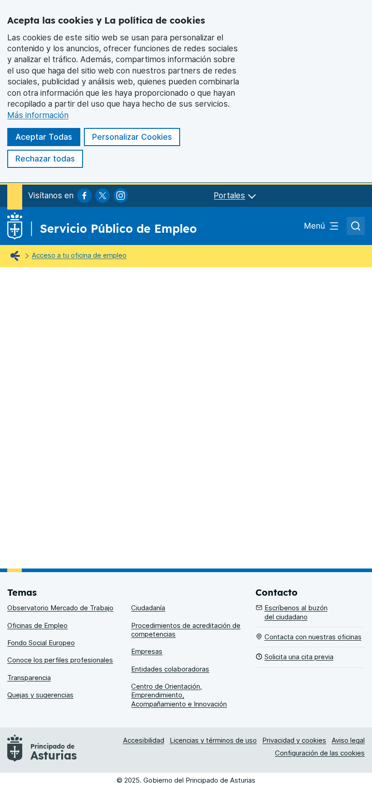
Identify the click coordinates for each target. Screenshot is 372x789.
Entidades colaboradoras (170, 669)
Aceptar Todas (43, 137)
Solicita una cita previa (298, 657)
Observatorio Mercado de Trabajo (60, 608)
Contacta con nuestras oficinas (313, 637)
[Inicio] (17, 256)
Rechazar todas (45, 158)
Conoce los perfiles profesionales (60, 660)
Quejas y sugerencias (40, 695)
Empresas (146, 651)
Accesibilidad (143, 740)
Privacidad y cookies (294, 740)
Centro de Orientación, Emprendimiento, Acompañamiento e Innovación (179, 695)
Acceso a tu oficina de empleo (79, 255)
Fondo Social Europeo (41, 643)
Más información (38, 115)
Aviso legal (348, 740)
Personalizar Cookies (132, 137)
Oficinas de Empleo (37, 626)
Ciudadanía (148, 608)
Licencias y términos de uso (213, 740)
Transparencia (29, 678)
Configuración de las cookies (320, 753)
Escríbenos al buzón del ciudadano (296, 612)
